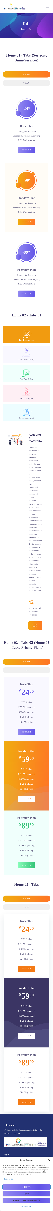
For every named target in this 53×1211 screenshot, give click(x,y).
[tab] (26, 74)
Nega (26, 1194)
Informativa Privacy (26, 1206)
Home (23, 29)
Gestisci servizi (8, 1179)
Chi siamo (9, 1125)
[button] (49, 1160)
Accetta (26, 1187)
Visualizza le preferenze (26, 1201)
